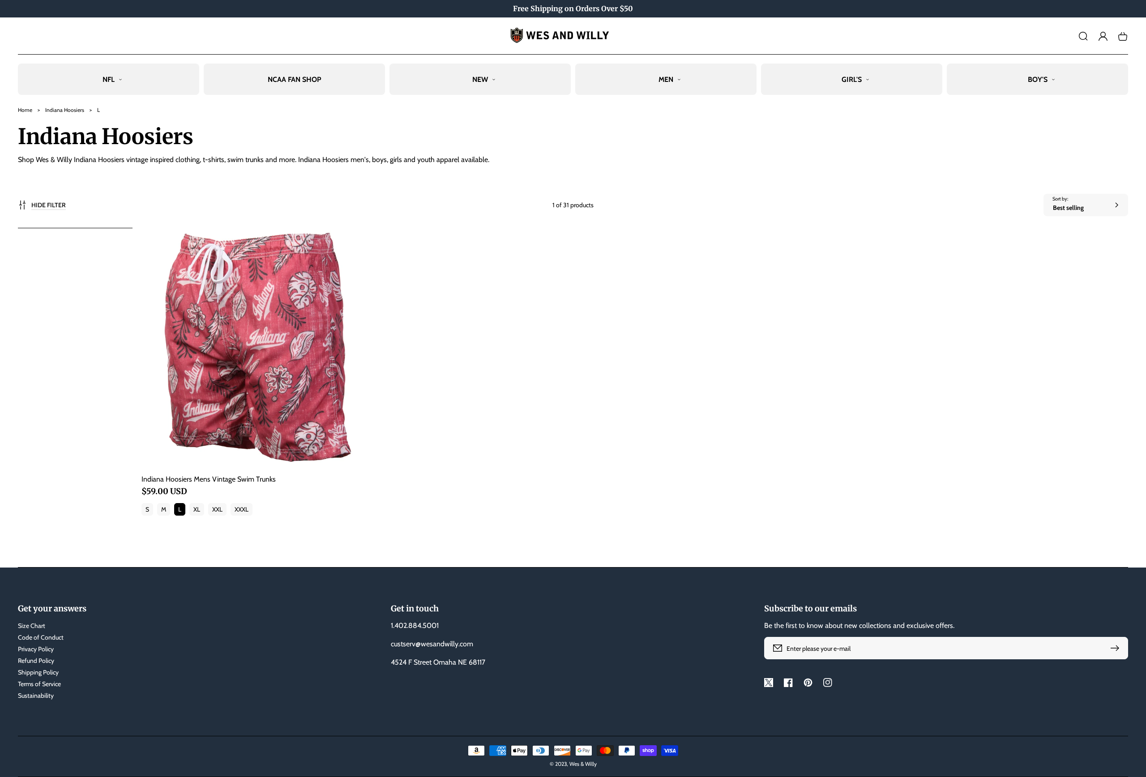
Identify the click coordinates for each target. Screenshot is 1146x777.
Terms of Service (39, 684)
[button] (1083, 36)
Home (25, 110)
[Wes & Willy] (573, 36)
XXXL (241, 509)
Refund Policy (36, 661)
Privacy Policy (36, 649)
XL (196, 509)
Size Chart (31, 626)
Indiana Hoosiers (64, 110)
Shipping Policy (38, 672)
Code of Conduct (41, 637)
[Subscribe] (1117, 648)
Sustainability (36, 696)
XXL (217, 509)
